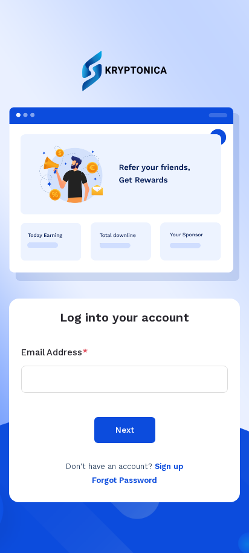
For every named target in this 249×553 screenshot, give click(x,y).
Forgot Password (124, 480)
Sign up (169, 466)
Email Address (54, 352)
